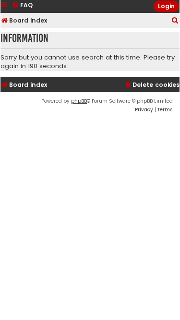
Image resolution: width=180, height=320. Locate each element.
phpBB (79, 101)
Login (166, 6)
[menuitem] (175, 20)
